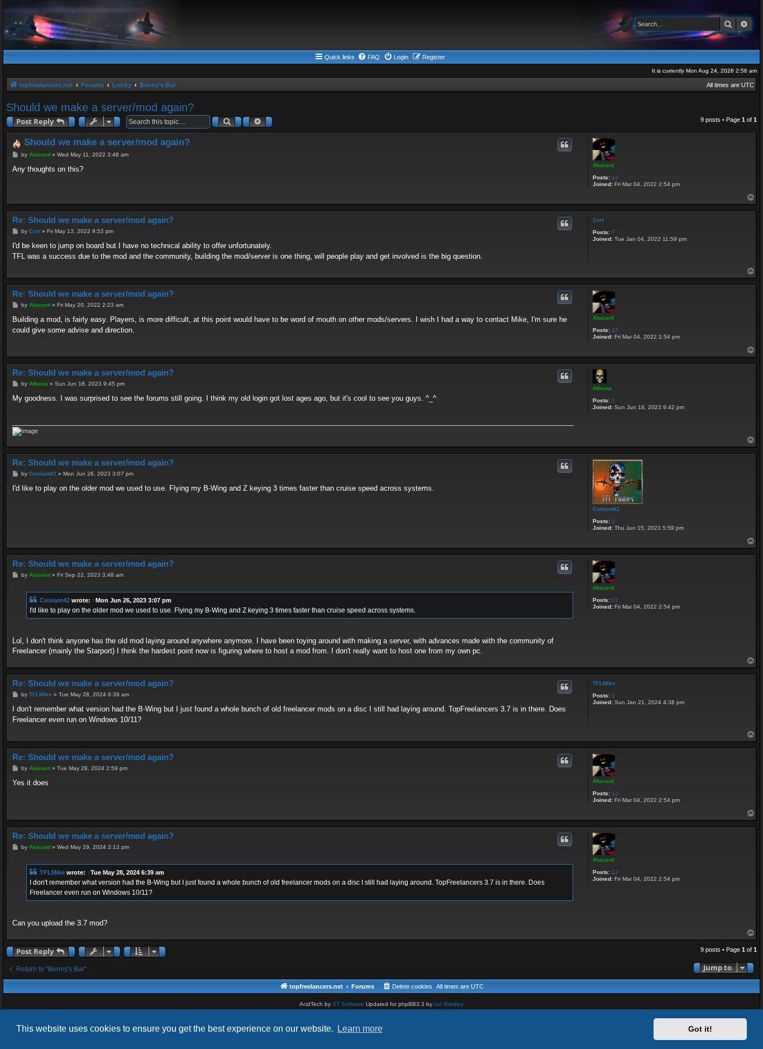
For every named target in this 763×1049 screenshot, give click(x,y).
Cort (598, 220)
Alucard (603, 165)
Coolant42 (606, 509)
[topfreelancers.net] (381, 24)
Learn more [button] (360, 1028)
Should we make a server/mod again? (100, 107)
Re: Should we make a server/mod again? (93, 220)
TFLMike (604, 683)
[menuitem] (368, 57)
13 (615, 177)
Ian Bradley (449, 1004)
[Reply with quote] (564, 144)
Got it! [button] (700, 1028)
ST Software (348, 1004)
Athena (602, 388)
